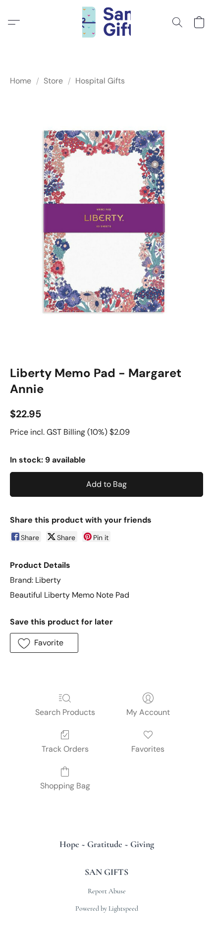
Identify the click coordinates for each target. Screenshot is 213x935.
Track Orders (65, 749)
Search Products (65, 712)
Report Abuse (107, 891)
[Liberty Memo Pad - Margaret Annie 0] (106, 223)
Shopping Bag (65, 785)
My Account (148, 712)
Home (20, 81)
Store (53, 81)
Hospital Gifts (100, 81)
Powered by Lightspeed (106, 908)
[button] (106, 22)
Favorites (147, 749)
